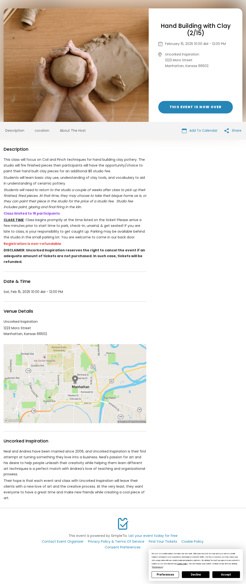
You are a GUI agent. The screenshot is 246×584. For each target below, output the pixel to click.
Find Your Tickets (163, 541)
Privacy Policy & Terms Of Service (116, 541)
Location (42, 130)
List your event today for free (153, 535)
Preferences (165, 574)
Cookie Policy (192, 541)
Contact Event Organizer (63, 541)
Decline (196, 574)
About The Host (73, 130)
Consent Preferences (123, 547)
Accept (226, 574)
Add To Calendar (202, 130)
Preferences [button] (157, 567)
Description (14, 130)
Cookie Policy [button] (182, 564)
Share (236, 130)
